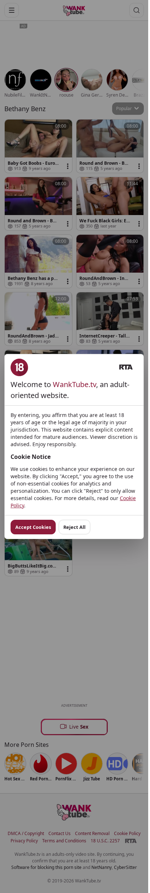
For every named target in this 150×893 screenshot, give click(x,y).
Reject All (74, 527)
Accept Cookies (33, 527)
